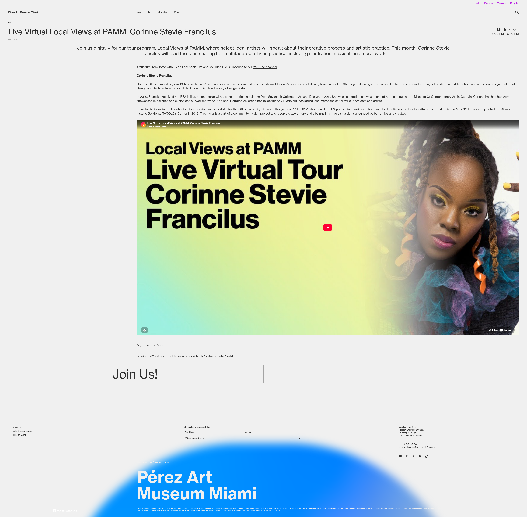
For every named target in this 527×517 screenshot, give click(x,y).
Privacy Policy (244, 510)
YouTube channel (265, 67)
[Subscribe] (298, 438)
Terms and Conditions (271, 510)
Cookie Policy (256, 510)
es (517, 3)
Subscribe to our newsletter (197, 427)
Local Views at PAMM (180, 48)
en (511, 3)
